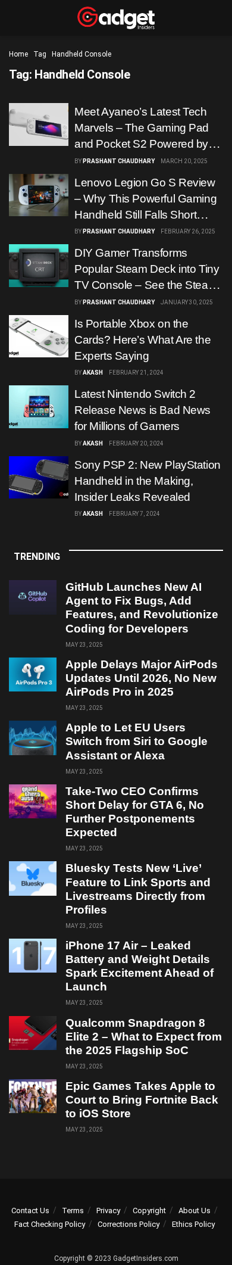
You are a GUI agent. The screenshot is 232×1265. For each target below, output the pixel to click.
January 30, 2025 (187, 302)
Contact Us (30, 1210)
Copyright (149, 1210)
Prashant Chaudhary (119, 161)
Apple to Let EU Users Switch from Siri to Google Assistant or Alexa (136, 741)
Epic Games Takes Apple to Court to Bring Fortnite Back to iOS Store (141, 1100)
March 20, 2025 (184, 161)
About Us (194, 1210)
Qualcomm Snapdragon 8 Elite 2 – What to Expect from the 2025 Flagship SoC (143, 1037)
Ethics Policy (193, 1224)
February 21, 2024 (136, 372)
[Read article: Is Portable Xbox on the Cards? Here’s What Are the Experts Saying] (38, 336)
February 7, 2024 (134, 513)
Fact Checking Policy (49, 1224)
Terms (73, 1210)
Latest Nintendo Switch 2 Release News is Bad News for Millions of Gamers (142, 410)
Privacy (108, 1210)
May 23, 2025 (84, 644)
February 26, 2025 (188, 231)
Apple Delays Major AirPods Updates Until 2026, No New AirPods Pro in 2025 (141, 678)
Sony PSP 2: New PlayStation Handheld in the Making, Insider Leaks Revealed (147, 481)
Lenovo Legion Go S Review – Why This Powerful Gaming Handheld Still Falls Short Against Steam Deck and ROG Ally (145, 214)
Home (18, 54)
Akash (93, 372)
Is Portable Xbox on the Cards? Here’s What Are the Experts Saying (142, 339)
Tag (39, 54)
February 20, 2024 (136, 443)
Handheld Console (81, 54)
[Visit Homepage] (116, 18)
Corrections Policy (128, 1224)
